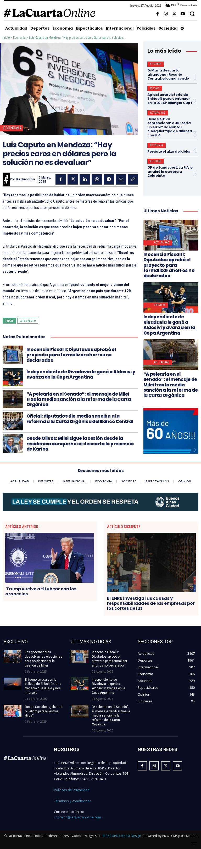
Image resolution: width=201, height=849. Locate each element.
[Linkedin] (85, 179)
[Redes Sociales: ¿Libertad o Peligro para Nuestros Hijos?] (12, 711)
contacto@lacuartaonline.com (77, 817)
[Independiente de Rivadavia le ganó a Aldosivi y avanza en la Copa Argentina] (13, 377)
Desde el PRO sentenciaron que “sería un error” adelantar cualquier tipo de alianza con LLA (169, 127)
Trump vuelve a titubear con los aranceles (40, 591)
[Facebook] (157, 14)
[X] (174, 14)
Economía (19, 38)
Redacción (25, 179)
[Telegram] (109, 179)
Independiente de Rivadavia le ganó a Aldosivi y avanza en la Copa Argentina (80, 374)
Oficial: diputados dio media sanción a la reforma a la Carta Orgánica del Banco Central (79, 418)
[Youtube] (182, 14)
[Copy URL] (133, 179)
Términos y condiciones (72, 800)
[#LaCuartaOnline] (49, 12)
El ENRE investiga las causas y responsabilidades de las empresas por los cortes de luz (151, 603)
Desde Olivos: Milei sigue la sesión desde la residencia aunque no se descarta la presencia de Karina (80, 443)
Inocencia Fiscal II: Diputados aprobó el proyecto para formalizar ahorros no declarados (71, 354)
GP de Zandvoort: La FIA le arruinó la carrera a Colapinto (170, 171)
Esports (154, 88)
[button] (192, 13)
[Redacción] (6, 179)
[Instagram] (166, 14)
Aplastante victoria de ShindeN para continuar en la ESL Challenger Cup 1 (169, 98)
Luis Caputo (28, 320)
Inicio (6, 38)
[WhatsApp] (97, 179)
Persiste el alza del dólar (169, 151)
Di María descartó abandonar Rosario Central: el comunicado (168, 74)
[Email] (121, 179)
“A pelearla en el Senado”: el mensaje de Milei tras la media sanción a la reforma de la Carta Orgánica (78, 399)
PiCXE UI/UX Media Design (122, 836)
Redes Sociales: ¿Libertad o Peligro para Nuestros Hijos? (43, 711)
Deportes (155, 64)
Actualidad (157, 112)
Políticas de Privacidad (72, 789)
